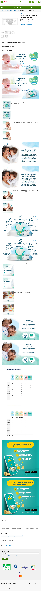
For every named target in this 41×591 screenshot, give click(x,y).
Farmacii (19, 7)
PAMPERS (22, 13)
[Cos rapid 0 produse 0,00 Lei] (39, 2)
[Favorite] (30, 2)
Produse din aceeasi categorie (26, 24)
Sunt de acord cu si (10, 555)
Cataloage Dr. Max (12, 7)
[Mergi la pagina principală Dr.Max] (6, 2)
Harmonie (27, 13)
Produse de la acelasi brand (26, 26)
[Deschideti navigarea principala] (2, 2)
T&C (8, 555)
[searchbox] (20, 5)
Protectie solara (4, 7)
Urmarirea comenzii (26, 7)
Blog (32, 7)
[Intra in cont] (33, 2)
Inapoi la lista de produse (6, 545)
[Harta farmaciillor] (20, 1)
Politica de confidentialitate (13, 555)
